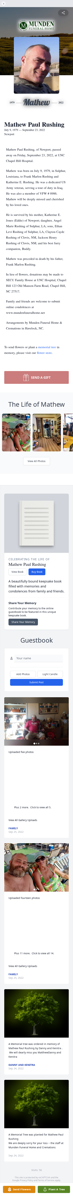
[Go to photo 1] (34, 743)
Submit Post (36, 682)
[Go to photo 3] (38, 743)
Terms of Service (46, 1180)
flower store (44, 352)
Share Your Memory (23, 622)
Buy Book (37, 571)
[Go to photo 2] (36, 743)
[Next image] (65, 721)
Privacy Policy (26, 1180)
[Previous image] (8, 721)
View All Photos (37, 461)
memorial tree (47, 347)
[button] (36, 721)
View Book (17, 571)
